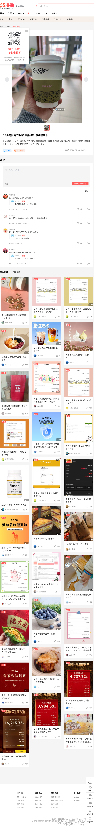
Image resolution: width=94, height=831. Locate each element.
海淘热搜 (77, 800)
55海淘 (7, 6)
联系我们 (38, 800)
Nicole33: (18, 201)
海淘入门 (77, 797)
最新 (10, 19)
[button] (21, 6)
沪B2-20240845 (71, 821)
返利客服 (38, 804)
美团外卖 (61, 109)
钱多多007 (12, 215)
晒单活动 (70, 19)
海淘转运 (57, 19)
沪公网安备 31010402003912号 (73, 825)
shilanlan (12, 229)
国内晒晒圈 (20, 151)
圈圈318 (12, 249)
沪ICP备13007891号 (39, 821)
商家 (20, 13)
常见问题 (38, 797)
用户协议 (20, 804)
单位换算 (54, 804)
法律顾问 (38, 808)
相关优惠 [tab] (17, 272)
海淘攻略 (21, 19)
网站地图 (20, 808)
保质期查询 (55, 797)
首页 (1, 27)
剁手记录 (33, 19)
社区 (1, 19)
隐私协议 (20, 800)
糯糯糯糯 (12, 195)
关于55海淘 (21, 797)
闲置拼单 (45, 19)
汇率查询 (54, 808)
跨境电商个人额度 (58, 800)
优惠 (10, 13)
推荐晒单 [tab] (4, 272)
